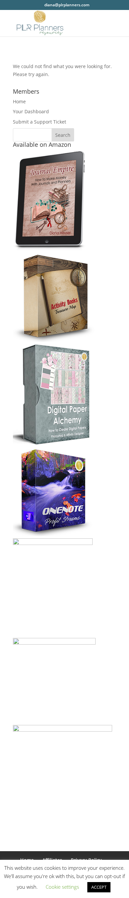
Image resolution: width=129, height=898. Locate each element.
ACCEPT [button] (99, 887)
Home (19, 101)
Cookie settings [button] (62, 886)
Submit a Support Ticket (39, 122)
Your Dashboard (31, 111)
